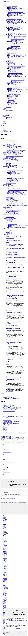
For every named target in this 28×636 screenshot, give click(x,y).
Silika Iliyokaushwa (12, 105)
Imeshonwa (10, 32)
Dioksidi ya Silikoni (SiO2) (11, 103)
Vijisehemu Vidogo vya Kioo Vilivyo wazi (14, 21)
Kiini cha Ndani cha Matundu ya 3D (15, 74)
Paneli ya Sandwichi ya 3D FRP (15, 73)
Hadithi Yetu (8, 120)
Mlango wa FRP (11, 101)
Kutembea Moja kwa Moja (13, 7)
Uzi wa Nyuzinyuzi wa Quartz (14, 68)
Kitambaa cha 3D (12, 70)
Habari (4, 108)
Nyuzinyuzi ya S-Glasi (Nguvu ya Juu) (14, 19)
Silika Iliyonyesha (12, 104)
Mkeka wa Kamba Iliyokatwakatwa (13, 27)
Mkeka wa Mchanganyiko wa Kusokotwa (17, 36)
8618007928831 (6, 472)
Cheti (7, 112)
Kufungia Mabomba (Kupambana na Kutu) (17, 55)
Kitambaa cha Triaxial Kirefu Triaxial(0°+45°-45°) (17, 43)
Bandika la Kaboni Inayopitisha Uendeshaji (17, 91)
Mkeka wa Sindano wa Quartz (14, 67)
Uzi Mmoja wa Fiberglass (12, 254)
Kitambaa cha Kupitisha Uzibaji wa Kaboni (17, 87)
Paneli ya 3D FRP (12, 71)
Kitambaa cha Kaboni (12, 88)
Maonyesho (8, 114)
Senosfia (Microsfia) (12, 23)
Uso (9, 54)
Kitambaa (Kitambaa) (12, 84)
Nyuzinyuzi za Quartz (10, 63)
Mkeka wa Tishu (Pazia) (11, 51)
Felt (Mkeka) (11, 83)
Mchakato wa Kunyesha (13, 14)
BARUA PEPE (6, 398)
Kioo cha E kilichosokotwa (6, 439)
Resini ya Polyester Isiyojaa (14, 33)
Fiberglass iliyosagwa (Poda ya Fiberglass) (14, 20)
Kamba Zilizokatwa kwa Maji (14, 312)
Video (4, 121)
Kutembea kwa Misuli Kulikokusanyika (16, 8)
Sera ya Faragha (20, 438)
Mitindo (7, 118)
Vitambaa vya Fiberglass (13, 9)
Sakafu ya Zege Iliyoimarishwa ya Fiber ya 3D (15, 203)
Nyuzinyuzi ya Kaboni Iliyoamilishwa (13, 82)
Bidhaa (4, 5)
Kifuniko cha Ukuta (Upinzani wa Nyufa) (14, 193)
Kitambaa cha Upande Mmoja (14, 48)
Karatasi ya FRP (11, 102)
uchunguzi (8, 289)
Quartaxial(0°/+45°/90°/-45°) (14, 47)
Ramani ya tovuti (7, 438)
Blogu (4, 116)
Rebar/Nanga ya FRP (12, 98)
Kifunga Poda (11, 30)
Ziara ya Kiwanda (9, 110)
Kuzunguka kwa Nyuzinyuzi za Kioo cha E (11, 440)
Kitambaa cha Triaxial (12, 41)
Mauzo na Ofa (9, 117)
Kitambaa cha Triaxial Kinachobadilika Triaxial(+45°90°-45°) (19, 45)
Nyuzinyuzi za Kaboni (13, 95)
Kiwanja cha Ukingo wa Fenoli (12, 24)
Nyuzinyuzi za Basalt (10, 62)
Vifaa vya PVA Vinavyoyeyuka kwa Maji (16, 17)
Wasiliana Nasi (6, 115)
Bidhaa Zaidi (8, 107)
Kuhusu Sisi (5, 109)
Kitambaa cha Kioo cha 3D (11, 69)
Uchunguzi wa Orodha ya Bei (7, 436)
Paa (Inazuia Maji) (12, 53)
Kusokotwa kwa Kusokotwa (12, 26)
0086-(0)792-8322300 (9, 397)
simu (4, 397)
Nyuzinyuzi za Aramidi (13, 96)
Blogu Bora (13, 438)
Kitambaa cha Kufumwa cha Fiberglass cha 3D (13, 261)
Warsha (7, 111)
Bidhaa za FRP (9, 97)
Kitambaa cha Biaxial (12, 37)
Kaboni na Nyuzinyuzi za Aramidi (13, 94)
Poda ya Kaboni (11, 93)
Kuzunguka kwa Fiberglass (11, 6)
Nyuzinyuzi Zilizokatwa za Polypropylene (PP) (15, 150)
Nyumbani (5, 3)
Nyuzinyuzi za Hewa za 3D (14, 75)
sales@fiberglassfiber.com (15, 398)
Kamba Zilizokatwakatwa (11, 10)
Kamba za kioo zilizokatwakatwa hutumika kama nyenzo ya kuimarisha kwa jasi (15, 297)
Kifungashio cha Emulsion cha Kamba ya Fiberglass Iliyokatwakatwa (16, 29)
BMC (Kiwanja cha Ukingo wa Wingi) (16, 12)
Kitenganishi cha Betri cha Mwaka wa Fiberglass (16, 194)
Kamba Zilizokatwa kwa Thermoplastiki (16, 13)
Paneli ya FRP (11, 100)
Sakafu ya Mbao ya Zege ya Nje (17, 78)
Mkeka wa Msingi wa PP (13, 49)
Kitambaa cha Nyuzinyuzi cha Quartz (16, 64)
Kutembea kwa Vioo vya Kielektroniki (15, 442)
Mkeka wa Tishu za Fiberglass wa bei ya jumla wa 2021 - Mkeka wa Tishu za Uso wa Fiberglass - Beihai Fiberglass (17, 190)
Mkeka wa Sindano (10, 61)
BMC (7, 364)
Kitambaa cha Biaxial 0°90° (16, 40)
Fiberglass (14, 439)
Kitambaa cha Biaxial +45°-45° (17, 39)
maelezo (11, 289)
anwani (4, 396)
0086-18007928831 (7, 452)
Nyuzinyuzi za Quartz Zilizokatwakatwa (16, 66)
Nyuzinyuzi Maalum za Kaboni (12, 85)
